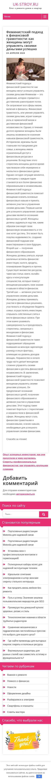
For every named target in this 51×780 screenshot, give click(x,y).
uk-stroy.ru (25, 4)
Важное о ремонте (17, 675)
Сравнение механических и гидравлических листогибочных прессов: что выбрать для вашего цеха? (24, 631)
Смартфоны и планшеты (20, 706)
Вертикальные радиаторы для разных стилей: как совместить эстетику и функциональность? (24, 654)
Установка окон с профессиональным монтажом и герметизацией (20, 554)
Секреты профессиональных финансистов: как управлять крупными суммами (25, 465)
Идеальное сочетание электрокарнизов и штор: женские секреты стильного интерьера (20, 578)
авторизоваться (25, 494)
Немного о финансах (18, 681)
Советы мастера (16, 712)
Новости (11, 687)
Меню (7, 16)
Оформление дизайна (18, 693)
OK (39, 776)
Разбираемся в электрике (20, 699)
